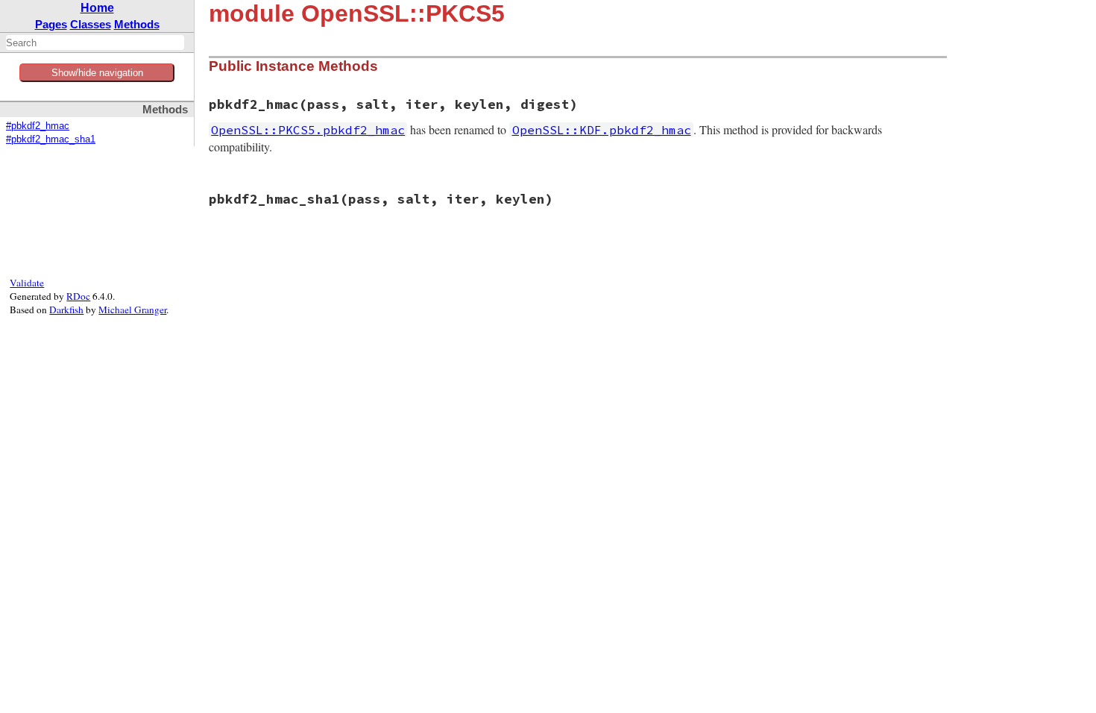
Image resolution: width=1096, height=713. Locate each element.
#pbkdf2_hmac (37, 126)
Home (97, 7)
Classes (90, 24)
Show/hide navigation (97, 72)
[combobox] (95, 42)
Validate (27, 282)
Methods (137, 24)
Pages (51, 24)
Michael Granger (132, 309)
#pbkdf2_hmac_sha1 (50, 139)
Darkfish (66, 309)
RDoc (78, 296)
